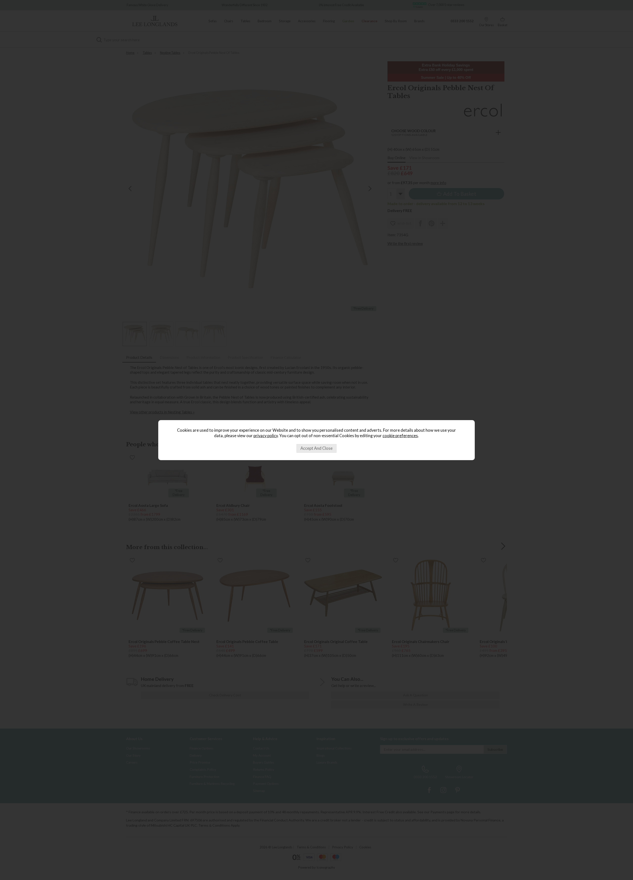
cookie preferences (400, 435)
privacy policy (265, 435)
